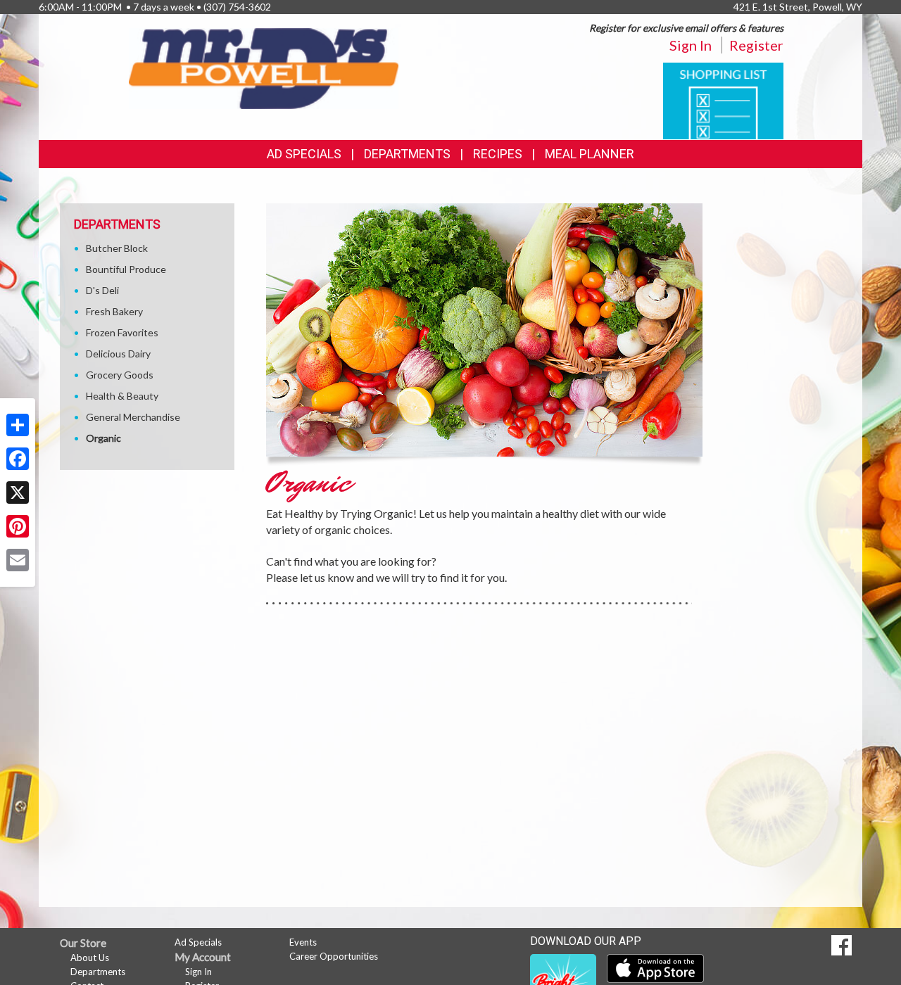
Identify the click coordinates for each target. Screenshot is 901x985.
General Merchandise (133, 417)
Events (303, 942)
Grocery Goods (119, 375)
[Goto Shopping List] (723, 100)
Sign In (690, 45)
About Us (89, 957)
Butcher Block (117, 248)
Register (756, 45)
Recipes (497, 153)
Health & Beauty (122, 396)
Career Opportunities (333, 956)
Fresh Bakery (114, 311)
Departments (97, 971)
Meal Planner (589, 153)
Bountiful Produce (126, 269)
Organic (103, 438)
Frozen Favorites (122, 332)
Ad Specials (304, 153)
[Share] (18, 425)
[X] (18, 492)
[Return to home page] (263, 67)
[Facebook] (18, 459)
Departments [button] (407, 153)
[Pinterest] (18, 526)
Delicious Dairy (118, 354)
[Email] (18, 560)
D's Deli (102, 290)
